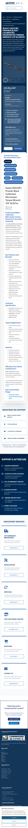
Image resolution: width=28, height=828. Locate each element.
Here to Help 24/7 (7, 787)
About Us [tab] (7, 178)
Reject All (14, 825)
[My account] (17, 3)
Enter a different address (11, 144)
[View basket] (19, 3)
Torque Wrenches (15, 19)
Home (4, 17)
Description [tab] (8, 161)
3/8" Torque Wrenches (7, 21)
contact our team (9, 384)
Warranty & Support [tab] (10, 169)
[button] (5, 80)
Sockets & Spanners (6, 19)
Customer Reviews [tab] (17, 178)
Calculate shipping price (11, 138)
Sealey (10, 208)
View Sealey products (14, 394)
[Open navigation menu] (21, 3)
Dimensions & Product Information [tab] (13, 182)
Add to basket (18, 148)
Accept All (14, 817)
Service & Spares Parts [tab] (10, 173)
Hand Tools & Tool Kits (17, 17)
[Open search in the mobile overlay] (14, 8)
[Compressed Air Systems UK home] (10, 3)
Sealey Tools (9, 17)
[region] (14, 817)
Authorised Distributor (8, 802)
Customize (14, 821)
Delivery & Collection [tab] (10, 165)
